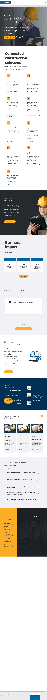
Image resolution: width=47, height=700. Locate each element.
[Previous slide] (21, 324)
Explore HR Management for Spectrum (31, 115)
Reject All (35, 696)
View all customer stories (23, 328)
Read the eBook (35, 449)
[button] (23, 473)
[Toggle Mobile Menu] (45, 2)
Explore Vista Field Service (11, 164)
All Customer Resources (19, 401)
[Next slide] (25, 324)
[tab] (22, 324)
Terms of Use (20, 695)
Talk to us (23, 276)
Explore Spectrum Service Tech (31, 140)
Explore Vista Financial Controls (12, 184)
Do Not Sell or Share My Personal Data (35, 694)
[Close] (46, 696)
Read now (20, 449)
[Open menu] (1, 6)
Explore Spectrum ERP (32, 91)
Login (19, 37)
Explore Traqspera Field (31, 164)
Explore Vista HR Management (11, 116)
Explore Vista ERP (11, 91)
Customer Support (8, 400)
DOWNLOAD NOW (10, 221)
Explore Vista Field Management (11, 140)
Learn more (9, 371)
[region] (23, 311)
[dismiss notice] (45, 691)
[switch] (9, 468)
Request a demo (9, 37)
